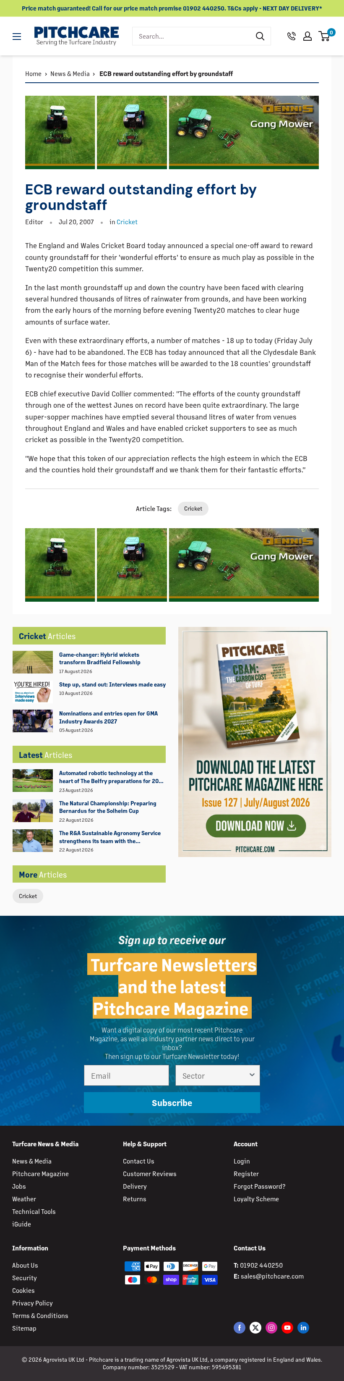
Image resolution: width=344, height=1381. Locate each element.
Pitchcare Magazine (40, 1173)
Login (242, 1161)
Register (246, 1173)
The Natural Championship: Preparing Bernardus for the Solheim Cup (107, 807)
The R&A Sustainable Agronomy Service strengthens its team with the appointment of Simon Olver (110, 837)
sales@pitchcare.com (272, 1276)
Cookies (23, 1290)
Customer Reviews (150, 1173)
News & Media (70, 73)
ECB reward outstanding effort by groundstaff (165, 73)
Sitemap (24, 1328)
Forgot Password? (259, 1186)
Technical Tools (34, 1211)
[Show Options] (252, 1075)
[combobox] (191, 36)
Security (24, 1277)
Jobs (19, 1186)
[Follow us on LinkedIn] (303, 1327)
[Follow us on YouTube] (287, 1327)
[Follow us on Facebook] (239, 1327)
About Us (25, 1265)
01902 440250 (261, 1265)
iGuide (21, 1224)
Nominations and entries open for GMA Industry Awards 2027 (108, 717)
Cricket (28, 895)
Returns (134, 1199)
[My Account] (307, 36)
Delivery (135, 1186)
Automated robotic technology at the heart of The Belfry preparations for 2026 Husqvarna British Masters (112, 777)
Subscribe (172, 1102)
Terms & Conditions (40, 1315)
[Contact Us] (291, 36)
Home (33, 73)
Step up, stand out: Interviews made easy (112, 684)
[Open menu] (17, 36)
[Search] (260, 36)
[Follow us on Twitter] (255, 1327)
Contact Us (138, 1161)
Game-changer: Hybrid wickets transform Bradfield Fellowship (100, 658)
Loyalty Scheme (256, 1199)
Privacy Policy (32, 1303)
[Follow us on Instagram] (271, 1327)
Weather (24, 1199)
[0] (324, 36)
